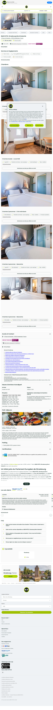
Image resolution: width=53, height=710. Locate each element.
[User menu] (50, 6)
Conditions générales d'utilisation (8, 677)
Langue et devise (5, 594)
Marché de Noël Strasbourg (10, 372)
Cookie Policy (28, 121)
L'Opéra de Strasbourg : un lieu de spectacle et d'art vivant (16, 364)
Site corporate (4, 630)
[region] (26, 115)
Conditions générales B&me (7, 685)
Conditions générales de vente (7, 679)
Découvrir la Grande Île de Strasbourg (12, 363)
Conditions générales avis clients (7, 687)
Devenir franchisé (5, 634)
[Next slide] (50, 85)
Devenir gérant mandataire (6, 632)
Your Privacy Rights (14, 125)
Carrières (3, 636)
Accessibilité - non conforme (7, 696)
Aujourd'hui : (11, 395)
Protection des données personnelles (8, 681)
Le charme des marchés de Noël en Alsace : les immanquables (17, 366)
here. (26, 119)
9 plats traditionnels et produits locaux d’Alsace (14, 356)
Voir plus (26, 483)
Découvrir (10, 576)
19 (49, 27)
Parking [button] (4, 443)
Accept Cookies (39, 125)
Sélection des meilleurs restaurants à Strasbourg (15, 355)
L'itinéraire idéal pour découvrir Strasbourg (13, 352)
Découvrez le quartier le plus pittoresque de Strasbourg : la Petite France (19, 353)
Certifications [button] (6, 449)
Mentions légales (5, 692)
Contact (3, 621)
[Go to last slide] (2, 85)
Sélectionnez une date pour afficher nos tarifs (26, 168)
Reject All (29, 125)
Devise (3, 603)
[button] (25, 502)
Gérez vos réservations (6, 623)
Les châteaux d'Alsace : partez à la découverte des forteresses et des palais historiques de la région (24, 370)
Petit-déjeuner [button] (7, 410)
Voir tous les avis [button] (4, 512)
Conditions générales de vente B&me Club (9, 683)
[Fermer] (1, 2)
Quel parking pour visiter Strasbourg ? (12, 359)
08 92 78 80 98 (32, 43)
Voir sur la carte (17, 40)
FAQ (2, 619)
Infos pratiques (4, 46)
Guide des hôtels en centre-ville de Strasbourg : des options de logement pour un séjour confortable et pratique (27, 369)
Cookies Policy (15, 121)
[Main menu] (2, 6)
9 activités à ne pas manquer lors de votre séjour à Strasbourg (17, 358)
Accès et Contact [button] (8, 334)
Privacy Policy (22, 121)
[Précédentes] (2, 515)
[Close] (42, 106)
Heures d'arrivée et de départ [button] (12, 385)
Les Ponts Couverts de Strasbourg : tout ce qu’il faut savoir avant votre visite (20, 367)
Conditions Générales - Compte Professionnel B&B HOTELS (12, 694)
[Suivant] (50, 515)
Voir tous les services (5, 59)
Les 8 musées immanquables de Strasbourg (14, 361)
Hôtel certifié (5, 43)
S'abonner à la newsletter (26, 612)
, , (12, 38)
